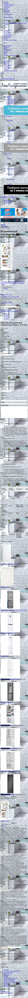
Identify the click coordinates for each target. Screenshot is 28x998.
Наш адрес (6, 7)
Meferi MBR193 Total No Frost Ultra (10, 748)
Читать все (3, 825)
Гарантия (6, 3)
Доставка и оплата (9, 4)
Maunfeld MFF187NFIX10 (7, 702)
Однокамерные (8, 34)
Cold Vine (6, 69)
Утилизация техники (9, 980)
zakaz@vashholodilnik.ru (7, 993)
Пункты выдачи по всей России (12, 971)
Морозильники (8, 17)
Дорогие (10, 281)
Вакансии (6, 986)
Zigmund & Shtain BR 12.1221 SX (9, 564)
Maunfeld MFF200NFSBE (7, 794)
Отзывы (6, 9)
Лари (5, 48)
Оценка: (3, 419)
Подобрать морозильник (10, 55)
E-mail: (2, 402)
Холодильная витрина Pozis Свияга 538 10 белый (14, 610)
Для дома (6, 66)
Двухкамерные (8, 33)
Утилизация (7, 10)
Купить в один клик (6, 309)
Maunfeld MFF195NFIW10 (7, 633)
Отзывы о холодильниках (10, 978)
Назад (5, 27)
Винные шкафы (8, 20)
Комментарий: (5, 405)
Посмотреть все (8, 30)
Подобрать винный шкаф (10, 70)
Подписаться (4, 949)
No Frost (6, 31)
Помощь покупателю (9, 979)
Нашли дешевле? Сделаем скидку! (10, 311)
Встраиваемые (7, 35)
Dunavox (6, 62)
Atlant (5, 54)
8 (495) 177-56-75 (7, 79)
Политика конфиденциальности (12, 982)
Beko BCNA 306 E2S (6, 725)
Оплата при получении (6, 294)
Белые (14, 281)
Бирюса (6, 52)
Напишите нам (8, 6)
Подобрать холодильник (10, 40)
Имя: (2, 399)
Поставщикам (7, 985)
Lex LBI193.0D (5, 656)
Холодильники (8, 14)
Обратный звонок (5, 91)
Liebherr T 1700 (5, 587)
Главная (6, 2)
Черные (6, 38)
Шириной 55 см (20, 281)
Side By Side (7, 37)
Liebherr (6, 63)
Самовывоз (7, 11)
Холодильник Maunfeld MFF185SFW (10, 679)
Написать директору (5, 996)
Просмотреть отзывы (6, 302)
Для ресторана (7, 65)
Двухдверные (4, 281)
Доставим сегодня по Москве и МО (10, 296)
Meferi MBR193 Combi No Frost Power (11, 771)
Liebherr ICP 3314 (5, 820)
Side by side (10, 103)
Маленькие (7, 47)
